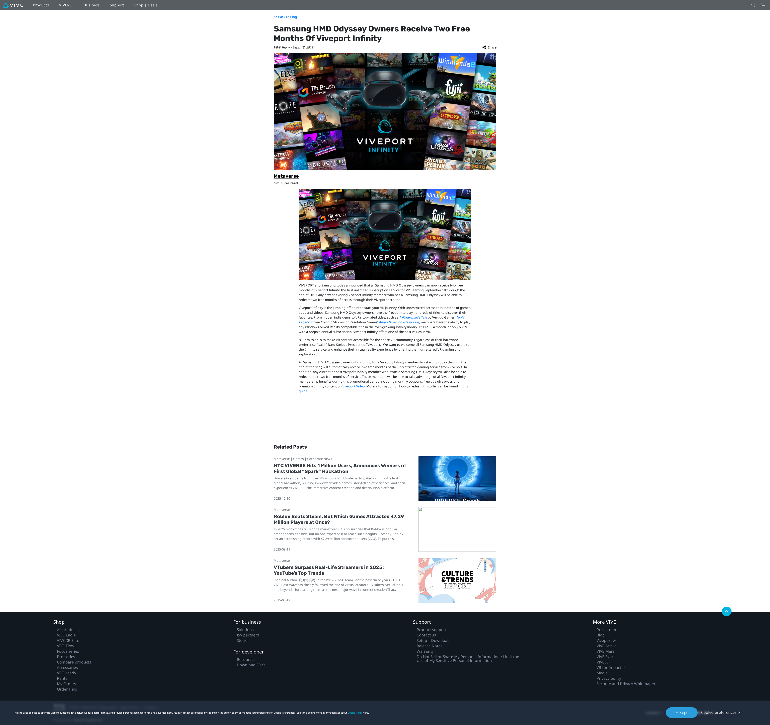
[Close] (753, 5)
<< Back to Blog (285, 17)
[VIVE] (13, 5)
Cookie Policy (355, 712)
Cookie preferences (719, 712)
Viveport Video (353, 386)
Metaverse (286, 176)
